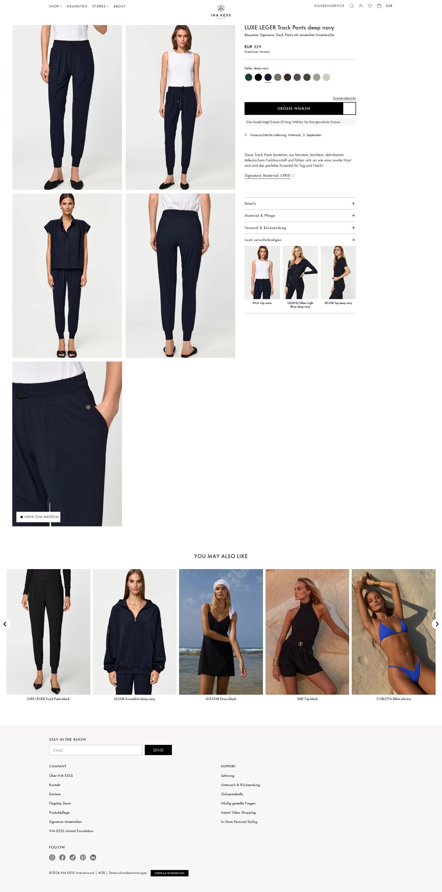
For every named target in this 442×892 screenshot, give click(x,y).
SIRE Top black (307, 699)
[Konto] (361, 6)
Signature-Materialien (65, 821)
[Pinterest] (83, 857)
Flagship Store (59, 803)
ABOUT (120, 6)
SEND (158, 750)
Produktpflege (59, 812)
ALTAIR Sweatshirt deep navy (134, 699)
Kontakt (54, 784)
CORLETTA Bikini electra (394, 699)
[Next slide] (437, 624)
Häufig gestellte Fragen (238, 803)
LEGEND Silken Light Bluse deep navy (300, 305)
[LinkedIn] (93, 857)
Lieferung (227, 775)
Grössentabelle (232, 794)
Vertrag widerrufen (169, 873)
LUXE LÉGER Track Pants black (48, 699)
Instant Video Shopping (238, 812)
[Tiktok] (73, 857)
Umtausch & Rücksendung (240, 784)
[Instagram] (52, 857)
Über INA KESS (61, 775)
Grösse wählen (294, 108)
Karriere (55, 794)
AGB (101, 873)
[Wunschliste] (370, 6)
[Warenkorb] (379, 5)
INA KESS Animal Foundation (71, 830)
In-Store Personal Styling (239, 821)
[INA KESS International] (221, 11)
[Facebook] (62, 857)
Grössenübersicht (344, 98)
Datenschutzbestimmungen (128, 873)
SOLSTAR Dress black (221, 699)
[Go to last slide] (5, 624)
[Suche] (351, 6)
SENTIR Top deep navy (338, 303)
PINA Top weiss (262, 303)
